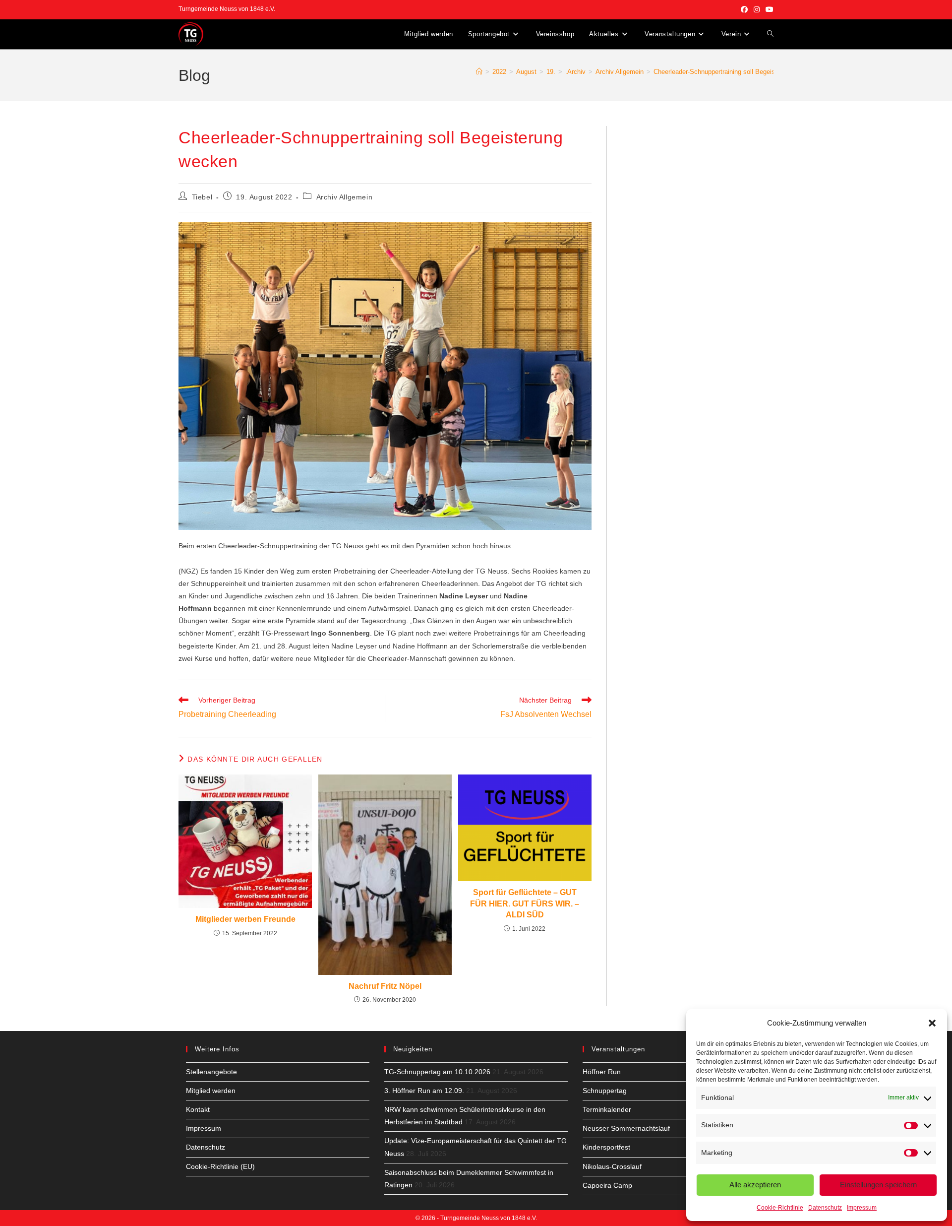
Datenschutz (825, 1207)
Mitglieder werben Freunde (245, 919)
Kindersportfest (606, 1147)
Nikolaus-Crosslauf (612, 1166)
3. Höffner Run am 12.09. (424, 1091)
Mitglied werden (211, 1091)
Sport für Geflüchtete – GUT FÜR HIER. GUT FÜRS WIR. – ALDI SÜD (524, 903)
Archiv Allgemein (344, 197)
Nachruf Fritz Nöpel (385, 986)
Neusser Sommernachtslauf (626, 1128)
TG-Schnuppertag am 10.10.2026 (437, 1072)
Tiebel (202, 197)
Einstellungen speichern (878, 1184)
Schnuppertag (605, 1091)
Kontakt (198, 1109)
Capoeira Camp (607, 1185)
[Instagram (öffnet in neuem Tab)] (757, 9)
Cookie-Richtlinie (780, 1207)
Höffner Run (602, 1072)
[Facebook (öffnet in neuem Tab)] (744, 9)
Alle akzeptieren (755, 1184)
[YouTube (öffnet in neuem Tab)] (768, 9)
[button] (932, 1023)
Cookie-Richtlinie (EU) (220, 1166)
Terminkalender (607, 1109)
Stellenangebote (211, 1072)
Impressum (862, 1207)
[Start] (479, 71)
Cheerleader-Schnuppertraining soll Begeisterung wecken (735, 71)
